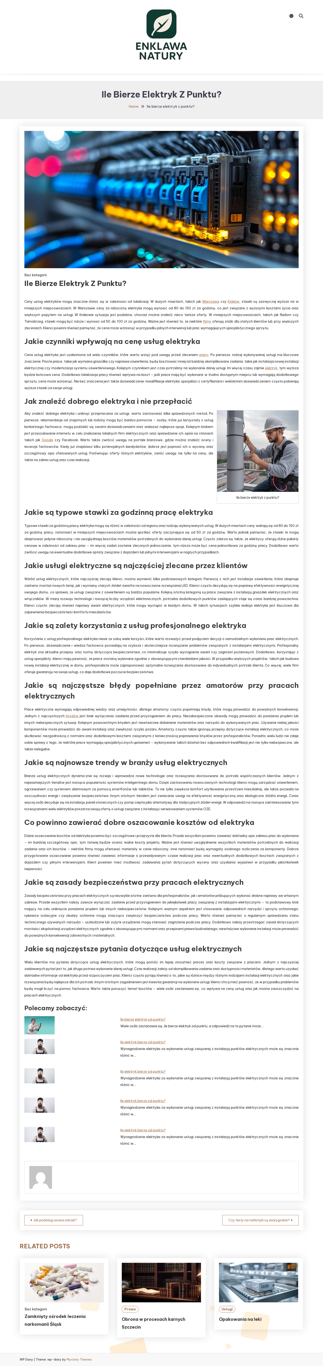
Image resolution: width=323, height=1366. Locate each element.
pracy (204, 355)
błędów (72, 716)
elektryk (271, 368)
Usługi (227, 1309)
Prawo (130, 1309)
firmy (207, 321)
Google (47, 440)
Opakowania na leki (240, 1319)
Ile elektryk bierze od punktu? (143, 1042)
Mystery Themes (79, 1359)
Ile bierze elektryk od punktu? (143, 1019)
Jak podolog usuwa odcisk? (55, 1220)
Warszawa (210, 301)
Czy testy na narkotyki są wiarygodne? (259, 1220)
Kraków (233, 301)
